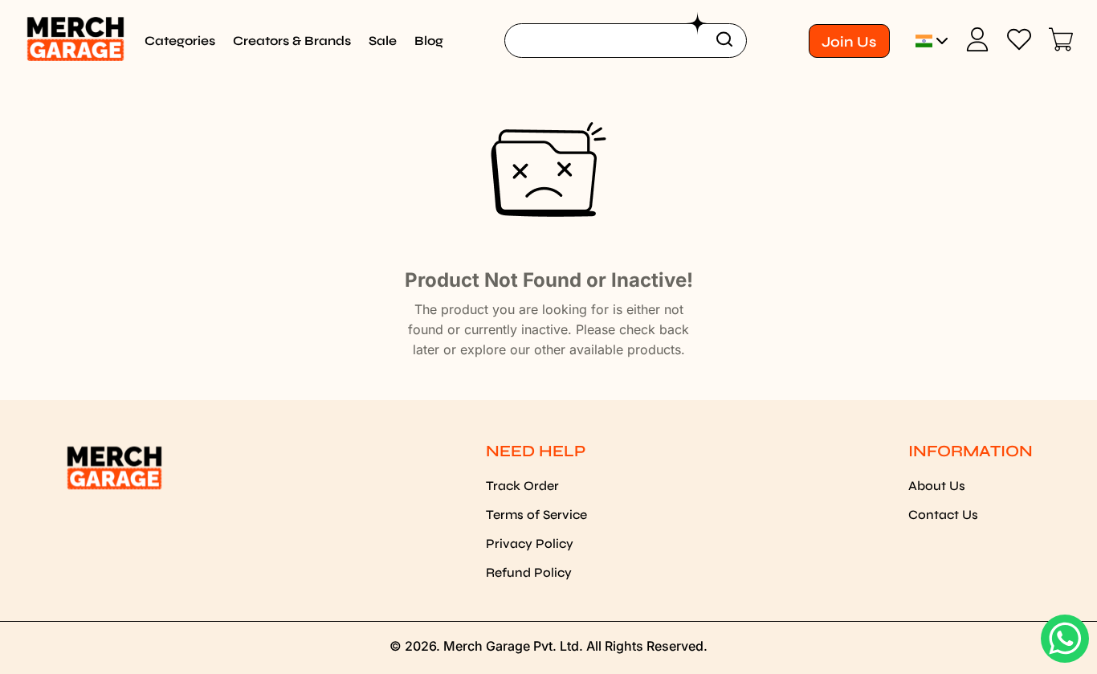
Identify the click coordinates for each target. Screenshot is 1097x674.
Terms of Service (536, 514)
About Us (936, 485)
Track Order (522, 485)
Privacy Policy (529, 543)
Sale (383, 40)
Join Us (849, 42)
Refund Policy (529, 572)
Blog (428, 40)
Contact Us (943, 514)
